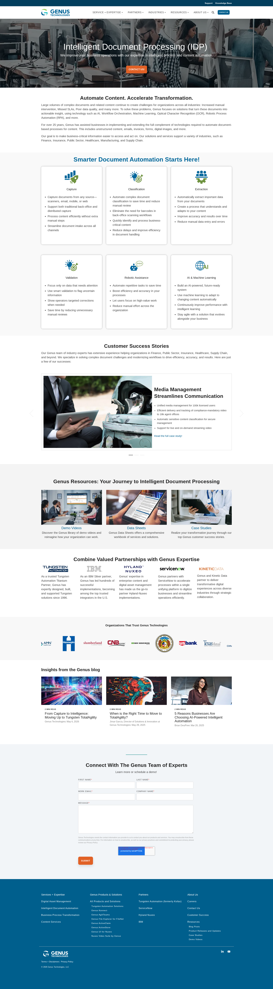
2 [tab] (135, 456)
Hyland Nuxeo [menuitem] (147, 915)
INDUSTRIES (156, 12)
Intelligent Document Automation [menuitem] (59, 908)
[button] (222, 952)
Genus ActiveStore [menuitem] (100, 927)
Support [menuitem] (209, 3)
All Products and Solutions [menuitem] (105, 901)
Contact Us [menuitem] (193, 908)
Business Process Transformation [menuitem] (60, 915)
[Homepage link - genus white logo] (55, 956)
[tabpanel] (136, 412)
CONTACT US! (136, 69)
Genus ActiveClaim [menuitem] (101, 923)
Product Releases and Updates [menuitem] (205, 931)
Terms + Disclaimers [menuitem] (50, 961)
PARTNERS (135, 12)
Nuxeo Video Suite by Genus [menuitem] (106, 936)
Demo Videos (71, 528)
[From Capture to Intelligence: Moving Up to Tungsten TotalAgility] (71, 691)
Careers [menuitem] (192, 901)
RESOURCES (179, 12)
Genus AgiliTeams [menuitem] (100, 915)
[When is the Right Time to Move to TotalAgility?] (136, 691)
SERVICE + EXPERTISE (107, 12)
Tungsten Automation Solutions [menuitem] (107, 906)
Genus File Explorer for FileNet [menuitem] (107, 919)
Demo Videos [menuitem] (195, 939)
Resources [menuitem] (193, 922)
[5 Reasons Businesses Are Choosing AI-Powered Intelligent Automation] (201, 691)
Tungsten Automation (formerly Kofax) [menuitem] (160, 901)
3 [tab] (141, 456)
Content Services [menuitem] (51, 922)
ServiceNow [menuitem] (145, 908)
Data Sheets (136, 528)
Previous (33, 413)
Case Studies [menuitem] (195, 935)
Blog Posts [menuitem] (194, 926)
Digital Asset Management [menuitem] (56, 901)
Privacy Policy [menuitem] (67, 961)
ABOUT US (200, 12)
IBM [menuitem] (141, 922)
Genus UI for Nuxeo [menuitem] (101, 932)
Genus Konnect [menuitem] (99, 910)
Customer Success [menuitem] (198, 915)
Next (240, 413)
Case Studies (201, 528)
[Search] (213, 12)
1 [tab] (130, 456)
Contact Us (223, 12)
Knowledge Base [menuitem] (223, 3)
